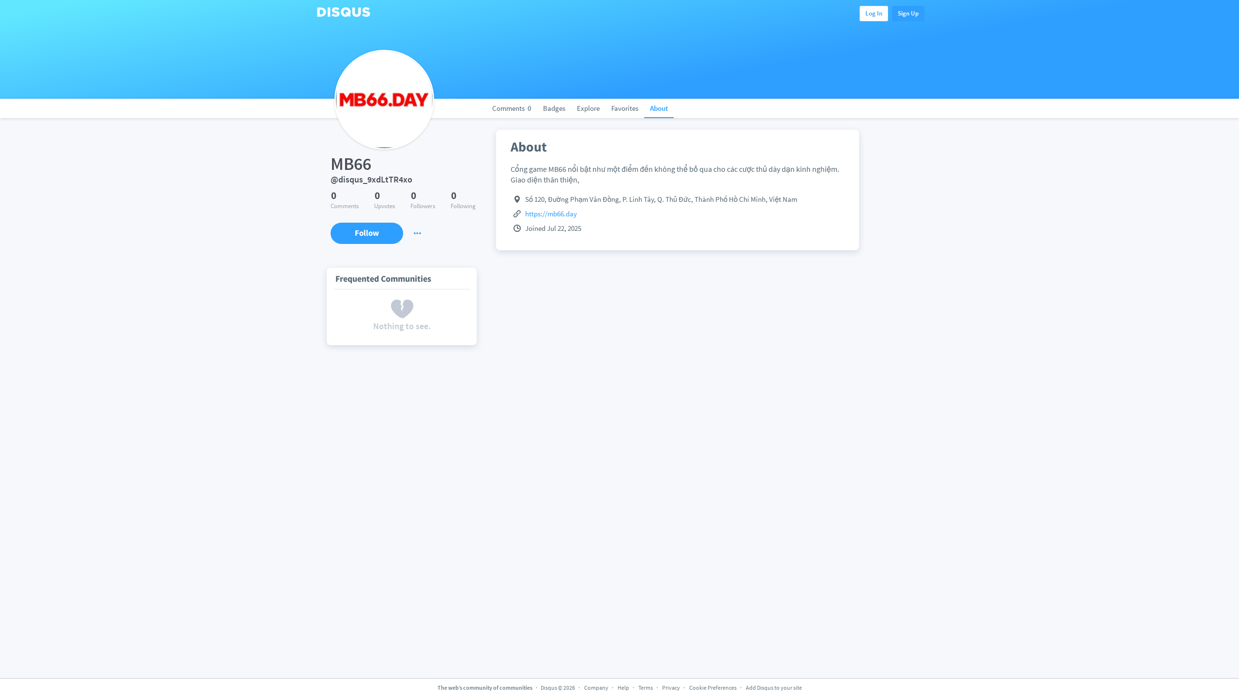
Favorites (624, 108)
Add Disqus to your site (774, 687)
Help (623, 687)
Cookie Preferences (713, 687)
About (659, 108)
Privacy (671, 687)
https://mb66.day (551, 213)
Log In (873, 13)
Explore (588, 108)
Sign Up (908, 13)
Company (596, 687)
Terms (645, 687)
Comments (511, 108)
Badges (554, 108)
